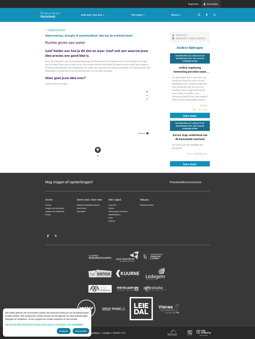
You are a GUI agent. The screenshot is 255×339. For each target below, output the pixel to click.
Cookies (106, 333)
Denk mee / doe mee (92, 15)
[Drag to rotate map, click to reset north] (147, 99)
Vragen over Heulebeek (54, 211)
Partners (111, 221)
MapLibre (141, 133)
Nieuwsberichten (147, 205)
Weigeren (63, 331)
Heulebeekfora (114, 215)
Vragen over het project (54, 208)
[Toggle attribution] (147, 133)
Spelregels (81, 211)
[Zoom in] (147, 92)
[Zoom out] (147, 95)
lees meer (190, 115)
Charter (111, 208)
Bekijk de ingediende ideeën (88, 205)
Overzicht (112, 205)
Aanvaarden (81, 331)
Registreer (193, 4)
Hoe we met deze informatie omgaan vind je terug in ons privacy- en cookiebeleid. (44, 324)
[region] (97, 112)
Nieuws (175, 15)
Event (110, 218)
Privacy (48, 215)
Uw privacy (95, 333)
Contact (48, 205)
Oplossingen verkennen (118, 211)
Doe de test (81, 208)
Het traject (137, 15)
